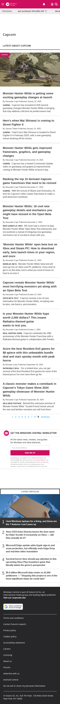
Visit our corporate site (14, 597)
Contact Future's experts (14, 624)
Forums (6, 667)
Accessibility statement (14, 642)
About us (7, 661)
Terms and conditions (13, 618)
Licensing (7, 655)
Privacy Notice (40, 460)
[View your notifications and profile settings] (44, 4)
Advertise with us (11, 673)
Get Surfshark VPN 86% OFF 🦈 (32, 11)
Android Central (10, 679)
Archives (45, 417)
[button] (56, 4)
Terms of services (37, 458)
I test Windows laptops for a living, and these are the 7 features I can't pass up (31, 523)
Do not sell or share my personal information (24, 686)
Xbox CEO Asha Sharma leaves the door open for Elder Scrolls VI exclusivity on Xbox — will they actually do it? (30, 535)
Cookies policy (9, 636)
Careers (7, 648)
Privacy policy (9, 630)
